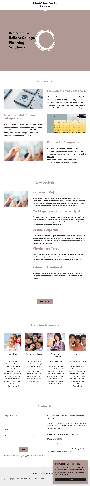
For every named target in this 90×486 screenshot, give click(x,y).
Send (23, 449)
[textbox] (23, 422)
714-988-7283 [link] (58, 439)
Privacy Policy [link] (33, 455)
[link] (45, 6)
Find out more (45, 301)
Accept (70, 479)
